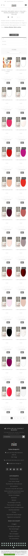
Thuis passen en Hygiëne (14, 505)
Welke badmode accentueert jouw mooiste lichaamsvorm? (14, 492)
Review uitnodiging (14, 495)
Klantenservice (14, 479)
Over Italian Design (14, 481)
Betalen (14, 500)
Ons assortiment (14, 538)
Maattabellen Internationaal (14, 484)
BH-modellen (14, 486)
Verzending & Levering (14, 502)
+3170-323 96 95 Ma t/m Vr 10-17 (14, 460)
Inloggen (14, 524)
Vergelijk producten (14, 536)
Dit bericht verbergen (9, 554)
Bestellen (14, 497)
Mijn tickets (14, 531)
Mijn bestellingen (14, 529)
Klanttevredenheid (14, 510)
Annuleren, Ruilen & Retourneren (14, 507)
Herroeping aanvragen (14, 526)
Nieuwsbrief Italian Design (14, 514)
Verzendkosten (8, 79)
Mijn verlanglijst (14, 533)
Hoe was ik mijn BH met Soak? (14, 488)
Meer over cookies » (20, 554)
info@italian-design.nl (15, 463)
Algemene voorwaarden (14, 517)
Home (6, 8)
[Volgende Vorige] (24, 418)
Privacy (14, 512)
